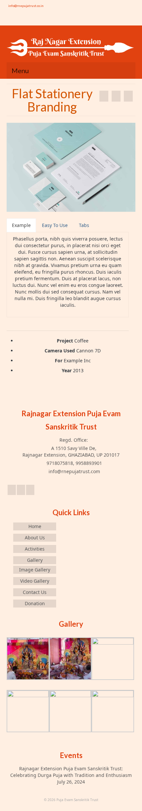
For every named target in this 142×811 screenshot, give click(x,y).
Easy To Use (55, 225)
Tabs (84, 225)
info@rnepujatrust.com (73, 471)
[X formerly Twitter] (21, 490)
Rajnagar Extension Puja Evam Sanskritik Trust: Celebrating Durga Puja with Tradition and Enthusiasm (71, 771)
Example (21, 225)
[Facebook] (130, 20)
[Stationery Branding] (128, 96)
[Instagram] (120, 20)
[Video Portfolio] (103, 96)
